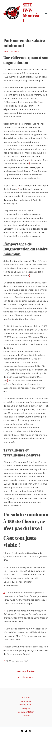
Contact (26, 715)
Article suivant (26, 677)
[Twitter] (26, 731)
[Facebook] (22, 731)
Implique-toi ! (26, 704)
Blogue (26, 708)
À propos (26, 701)
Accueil (26, 697)
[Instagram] (30, 731)
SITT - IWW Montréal (31, 13)
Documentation (26, 712)
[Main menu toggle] (46, 13)
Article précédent (26, 671)
